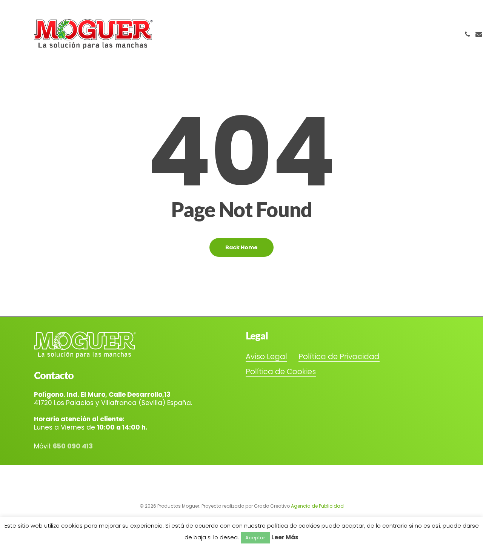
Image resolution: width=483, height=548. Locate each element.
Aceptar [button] (255, 537)
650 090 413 (73, 446)
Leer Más (284, 537)
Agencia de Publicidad (317, 506)
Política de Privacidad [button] (339, 356)
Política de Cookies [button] (281, 371)
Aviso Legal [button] (266, 356)
